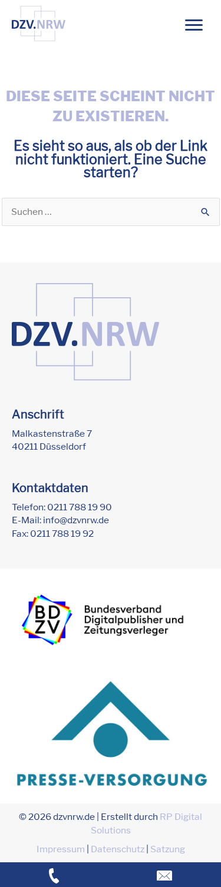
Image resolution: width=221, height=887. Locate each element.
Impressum (61, 849)
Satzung (167, 849)
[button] (193, 25)
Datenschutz (117, 849)
